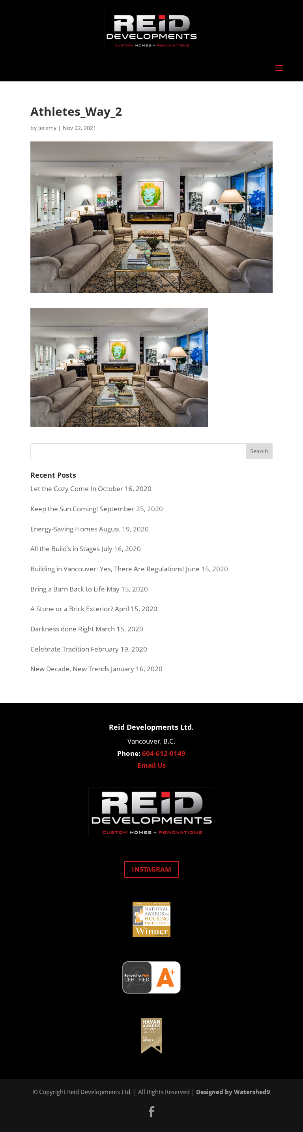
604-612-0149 (163, 753)
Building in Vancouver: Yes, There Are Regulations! (107, 568)
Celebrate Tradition (59, 649)
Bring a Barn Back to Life (67, 588)
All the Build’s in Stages (65, 548)
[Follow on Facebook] (151, 1112)
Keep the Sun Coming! (64, 508)
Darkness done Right (62, 628)
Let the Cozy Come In (63, 488)
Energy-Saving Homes (63, 528)
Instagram (151, 869)
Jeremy (47, 128)
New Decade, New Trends (69, 668)
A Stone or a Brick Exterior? (71, 608)
